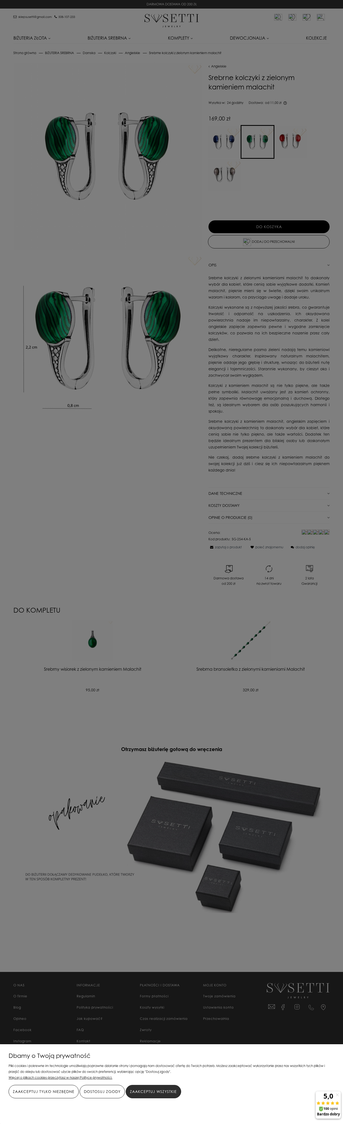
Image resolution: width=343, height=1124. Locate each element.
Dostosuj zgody (102, 1091)
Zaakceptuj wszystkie (153, 1091)
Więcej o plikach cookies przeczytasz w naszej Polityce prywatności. (60, 1078)
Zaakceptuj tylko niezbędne (43, 1091)
